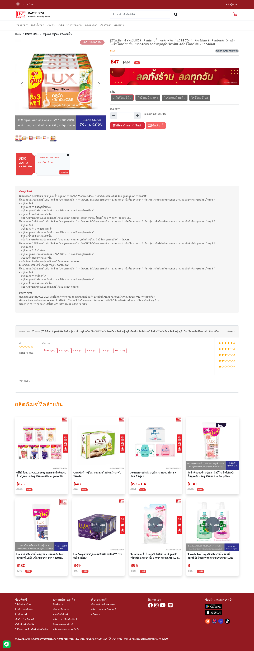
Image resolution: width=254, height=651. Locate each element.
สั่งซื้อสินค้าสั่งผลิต (24, 624)
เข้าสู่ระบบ (232, 4)
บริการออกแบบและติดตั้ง (66, 629)
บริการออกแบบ (74, 25)
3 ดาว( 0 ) (92, 350)
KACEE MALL (32, 34)
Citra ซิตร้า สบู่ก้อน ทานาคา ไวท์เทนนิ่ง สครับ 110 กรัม (97, 475)
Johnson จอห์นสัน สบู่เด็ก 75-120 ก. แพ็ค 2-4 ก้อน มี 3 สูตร (153, 475)
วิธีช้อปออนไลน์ (23, 604)
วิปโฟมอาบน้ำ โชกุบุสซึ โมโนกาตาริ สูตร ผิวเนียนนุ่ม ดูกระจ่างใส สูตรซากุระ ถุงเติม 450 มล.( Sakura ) (155, 556)
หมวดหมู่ (21, 25)
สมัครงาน (96, 614)
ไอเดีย (60, 25)
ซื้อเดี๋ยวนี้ (157, 125)
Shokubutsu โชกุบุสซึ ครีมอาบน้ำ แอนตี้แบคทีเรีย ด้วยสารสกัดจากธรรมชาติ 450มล (210, 556)
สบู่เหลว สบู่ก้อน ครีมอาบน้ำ (57, 34)
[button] (19, 4)
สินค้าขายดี (21, 614)
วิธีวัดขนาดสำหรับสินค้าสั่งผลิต (31, 629)
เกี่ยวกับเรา (105, 25)
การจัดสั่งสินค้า (61, 614)
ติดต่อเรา (119, 25)
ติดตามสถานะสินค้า (63, 624)
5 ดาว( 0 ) (64, 350)
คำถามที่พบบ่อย (61, 609)
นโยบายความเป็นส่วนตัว (104, 609)
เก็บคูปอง (64, 172)
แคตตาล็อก (91, 25)
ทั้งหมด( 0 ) (49, 350)
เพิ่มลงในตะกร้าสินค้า (128, 125)
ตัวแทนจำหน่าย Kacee (103, 604)
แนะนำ (51, 25)
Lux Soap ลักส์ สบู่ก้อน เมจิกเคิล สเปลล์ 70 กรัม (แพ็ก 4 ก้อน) (97, 556)
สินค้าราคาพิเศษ (23, 609)
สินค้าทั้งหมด (37, 25)
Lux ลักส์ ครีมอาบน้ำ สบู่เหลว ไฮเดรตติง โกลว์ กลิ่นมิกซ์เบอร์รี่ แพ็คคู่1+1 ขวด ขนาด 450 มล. (40, 556)
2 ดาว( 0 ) (106, 350)
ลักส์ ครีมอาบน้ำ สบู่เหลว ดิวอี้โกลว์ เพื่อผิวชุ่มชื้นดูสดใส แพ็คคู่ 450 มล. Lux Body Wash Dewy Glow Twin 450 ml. (210, 475)
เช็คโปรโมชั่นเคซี (24, 619)
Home (18, 34)
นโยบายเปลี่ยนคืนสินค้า (65, 619)
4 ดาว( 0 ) (78, 350)
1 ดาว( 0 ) (120, 350)
